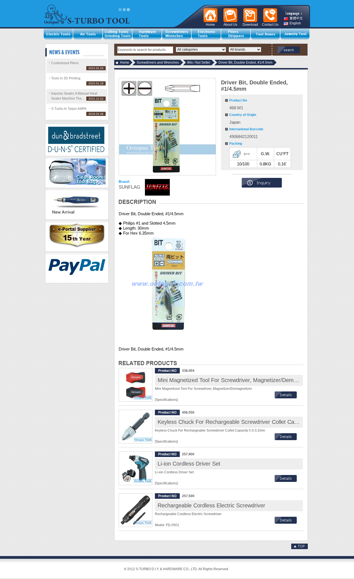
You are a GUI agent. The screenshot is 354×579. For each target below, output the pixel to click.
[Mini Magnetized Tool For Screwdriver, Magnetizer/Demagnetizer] (135, 385)
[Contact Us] (269, 15)
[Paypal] (77, 282)
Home (124, 62)
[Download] (249, 15)
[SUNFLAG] (157, 187)
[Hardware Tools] (147, 34)
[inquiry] (262, 186)
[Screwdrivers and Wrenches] (177, 34)
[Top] (299, 548)
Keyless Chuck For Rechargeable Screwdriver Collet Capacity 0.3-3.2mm (247, 422)
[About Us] (229, 15)
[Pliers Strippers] (236, 34)
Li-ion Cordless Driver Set (189, 464)
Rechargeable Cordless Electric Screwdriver (211, 505)
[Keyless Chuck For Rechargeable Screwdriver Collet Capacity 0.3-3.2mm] (135, 426)
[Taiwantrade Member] (77, 250)
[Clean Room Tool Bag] (77, 186)
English (295, 23)
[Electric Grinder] (77, 218)
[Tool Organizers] (265, 34)
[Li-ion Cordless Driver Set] (135, 468)
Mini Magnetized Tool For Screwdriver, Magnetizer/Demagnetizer (237, 380)
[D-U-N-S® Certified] (77, 155)
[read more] (286, 397)
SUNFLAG (129, 187)
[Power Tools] (58, 34)
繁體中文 (296, 18)
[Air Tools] (88, 34)
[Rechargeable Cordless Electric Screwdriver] (135, 510)
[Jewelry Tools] (295, 34)
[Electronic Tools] (206, 34)
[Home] (209, 15)
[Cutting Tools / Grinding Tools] (117, 34)
